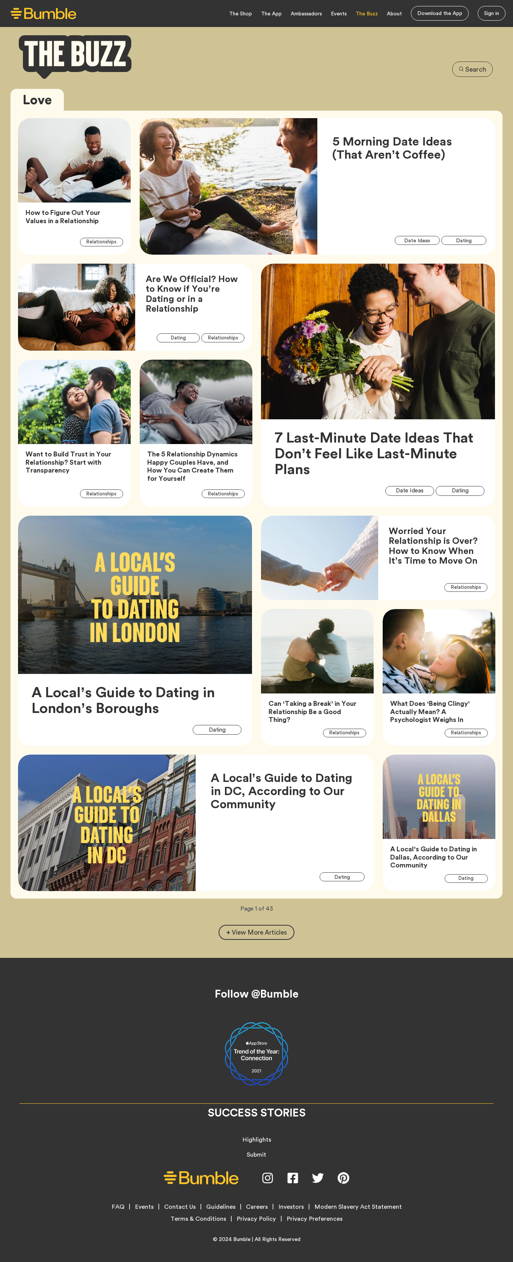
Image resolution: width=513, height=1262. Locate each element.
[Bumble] (43, 14)
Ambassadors (306, 13)
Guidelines (220, 1207)
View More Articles (259, 932)
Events (339, 13)
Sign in (491, 13)
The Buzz (367, 13)
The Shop (240, 13)
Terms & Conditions (198, 1219)
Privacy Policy (256, 1219)
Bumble (241, 1239)
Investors (291, 1207)
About (394, 13)
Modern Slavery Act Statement (358, 1207)
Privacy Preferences (315, 1219)
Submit (256, 1154)
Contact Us (180, 1207)
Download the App (439, 13)
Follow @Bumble (257, 994)
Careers (257, 1207)
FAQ (118, 1207)
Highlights (256, 1139)
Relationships (104, 241)
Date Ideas (421, 240)
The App (271, 13)
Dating (468, 240)
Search (475, 69)
